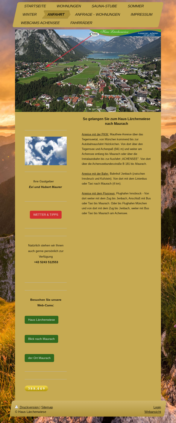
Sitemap (47, 407)
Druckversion (29, 407)
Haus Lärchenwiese (41, 319)
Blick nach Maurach (41, 339)
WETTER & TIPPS (45, 214)
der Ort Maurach (39, 358)
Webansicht (152, 412)
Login (157, 407)
